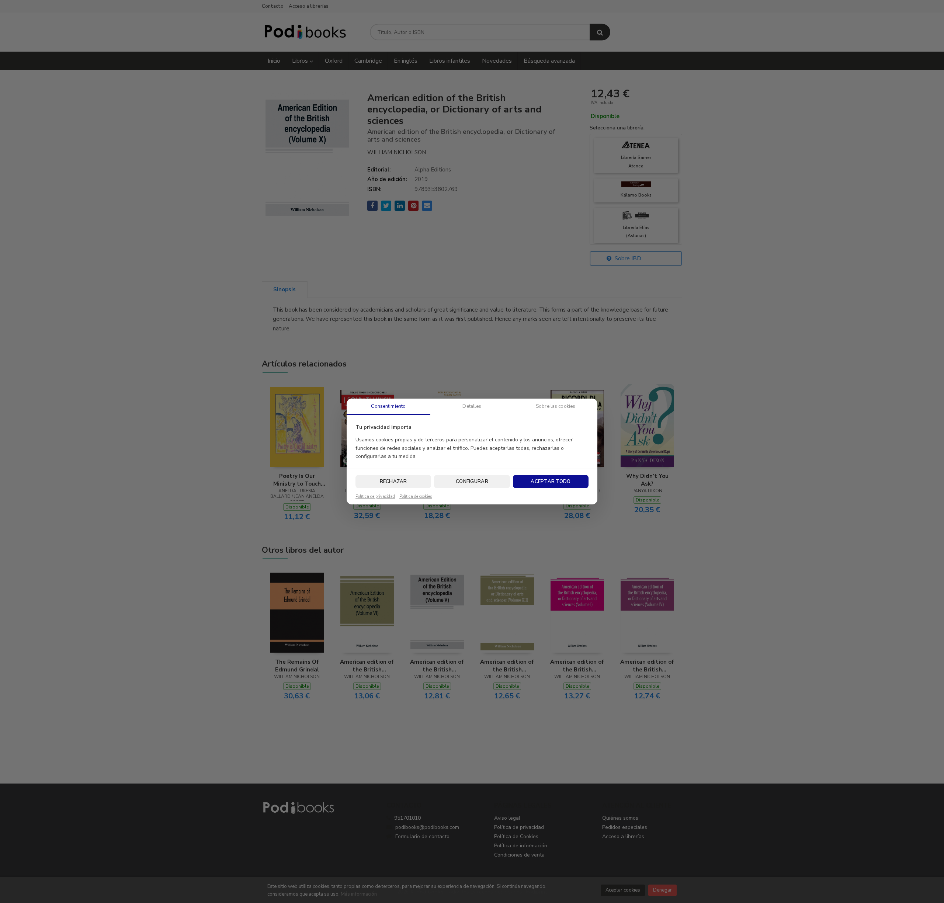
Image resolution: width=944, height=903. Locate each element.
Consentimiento (388, 406)
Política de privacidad (375, 496)
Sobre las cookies (555, 406)
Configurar (472, 481)
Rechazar (393, 481)
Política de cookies (415, 496)
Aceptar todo (550, 481)
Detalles (471, 406)
